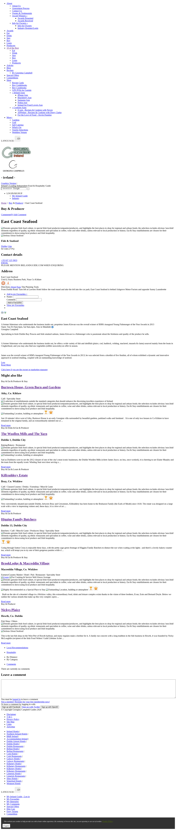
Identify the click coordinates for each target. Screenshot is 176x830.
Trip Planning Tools (30, 287)
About (9, 3)
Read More (6, 365)
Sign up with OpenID (50, 707)
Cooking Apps (19, 107)
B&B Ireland (12, 736)
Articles (10, 65)
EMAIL (4, 263)
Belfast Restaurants (15, 751)
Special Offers (13, 75)
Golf (14, 122)
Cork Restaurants (14, 756)
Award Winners (19, 16)
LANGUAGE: (7, 141)
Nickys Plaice (10, 610)
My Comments (13, 804)
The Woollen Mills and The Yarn (24, 434)
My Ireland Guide (20, 196)
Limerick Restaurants (16, 776)
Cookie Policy (107, 821)
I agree (6, 825)
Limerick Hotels (14, 773)
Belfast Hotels (13, 749)
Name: (9, 297)
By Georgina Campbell (22, 73)
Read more (6, 425)
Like (10, 246)
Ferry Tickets (12, 811)
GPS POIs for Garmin (21, 90)
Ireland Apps (18, 92)
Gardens (15, 120)
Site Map (10, 722)
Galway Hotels (13, 759)
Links (9, 724)
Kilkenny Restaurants (16, 771)
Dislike (4, 246)
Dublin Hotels (13, 744)
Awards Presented (25, 18)
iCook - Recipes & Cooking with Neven (35, 110)
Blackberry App (24, 97)
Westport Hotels (13, 783)
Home (3, 203)
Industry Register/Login (28, 28)
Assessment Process (20, 8)
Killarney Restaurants (16, 766)
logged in (17, 699)
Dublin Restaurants (15, 746)
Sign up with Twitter (31, 707)
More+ (10, 117)
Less (3, 362)
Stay (8, 38)
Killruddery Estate (14, 475)
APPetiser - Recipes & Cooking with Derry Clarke (40, 112)
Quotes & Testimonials (22, 13)
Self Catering (18, 125)
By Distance (12, 657)
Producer (19, 203)
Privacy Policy (13, 719)
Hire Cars (11, 809)
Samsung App (24, 100)
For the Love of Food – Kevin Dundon (35, 115)
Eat (8, 33)
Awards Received (25, 21)
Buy (8, 40)
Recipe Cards (18, 83)
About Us (16, 6)
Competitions (12, 78)
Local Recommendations (17, 647)
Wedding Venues (19, 132)
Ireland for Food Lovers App (30, 105)
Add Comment (19, 214)
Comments (11, 664)
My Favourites (13, 799)
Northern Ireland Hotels (17, 734)
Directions (5, 287)
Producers (11, 45)
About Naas (15, 287)
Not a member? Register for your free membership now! (25, 702)
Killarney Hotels (14, 763)
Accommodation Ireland (17, 739)
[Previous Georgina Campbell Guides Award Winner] (46, 412)
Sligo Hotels (12, 778)
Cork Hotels (12, 754)
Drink (9, 35)
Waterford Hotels (14, 781)
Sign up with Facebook (11, 707)
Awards (10, 30)
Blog (9, 68)
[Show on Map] (3, 284)
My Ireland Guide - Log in (18, 796)
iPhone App (23, 95)
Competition (12, 814)
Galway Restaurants (15, 761)
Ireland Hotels (13, 731)
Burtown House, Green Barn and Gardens (31, 387)
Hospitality (11, 652)
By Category (12, 659)
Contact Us (17, 11)
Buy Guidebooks (19, 85)
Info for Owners (20, 23)
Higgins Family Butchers (18, 519)
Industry (15, 198)
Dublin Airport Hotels (16, 741)
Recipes (10, 70)
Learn (9, 43)
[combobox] (17, 139)
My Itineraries (13, 801)
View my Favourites (15, 305)
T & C (9, 717)
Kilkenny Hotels (14, 768)
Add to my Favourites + (17, 294)
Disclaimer (11, 714)
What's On (16, 127)
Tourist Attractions (20, 130)
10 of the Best (13, 48)
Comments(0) (7, 214)
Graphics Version (8, 183)
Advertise (11, 727)
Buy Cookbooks (19, 88)
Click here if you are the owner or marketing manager (24, 369)
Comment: (11, 299)
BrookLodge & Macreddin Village (25, 563)
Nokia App (22, 102)
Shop (9, 80)
